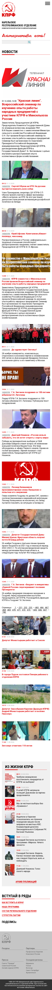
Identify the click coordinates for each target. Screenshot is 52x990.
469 (9, 610)
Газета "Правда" (8, 963)
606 (40, 610)
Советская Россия (9, 966)
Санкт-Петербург (32, 970)
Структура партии (11, 915)
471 (19, 610)
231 (20, 607)
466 (42, 607)
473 (29, 610)
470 (14, 610)
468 (4, 610)
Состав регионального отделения (19, 911)
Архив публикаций (26, 881)
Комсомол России (33, 954)
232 (25, 607)
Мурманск (30, 963)
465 (37, 607)
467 (47, 607)
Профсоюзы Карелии (34, 952)
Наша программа (10, 907)
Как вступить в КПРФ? (13, 902)
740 (4, 612)
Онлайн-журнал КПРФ (10, 968)
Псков (28, 966)
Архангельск (31, 973)
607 (45, 610)
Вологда (29, 968)
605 (35, 610)
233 (30, 607)
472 (24, 610)
